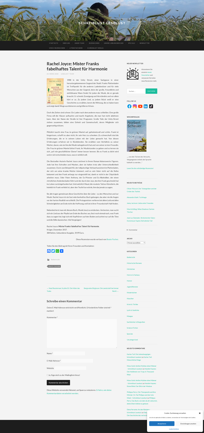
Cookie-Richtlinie (174, 429)
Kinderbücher (132, 293)
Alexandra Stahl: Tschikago (137, 197)
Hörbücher (131, 269)
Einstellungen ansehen (188, 424)
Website (50, 368)
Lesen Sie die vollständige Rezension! (140, 168)
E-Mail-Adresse (54, 361)
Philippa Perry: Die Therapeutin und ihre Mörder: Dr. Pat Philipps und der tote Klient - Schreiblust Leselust (141, 395)
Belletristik (55, 259)
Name (50, 353)
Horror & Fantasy (133, 275)
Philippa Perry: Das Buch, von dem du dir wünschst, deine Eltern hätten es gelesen (142, 401)
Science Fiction (132, 328)
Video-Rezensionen (57, 48)
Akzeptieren (162, 424)
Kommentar (52, 317)
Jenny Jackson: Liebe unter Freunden (140, 203)
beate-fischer (54, 266)
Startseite (53, 43)
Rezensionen (94, 43)
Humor (129, 281)
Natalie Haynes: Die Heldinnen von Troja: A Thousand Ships (141, 371)
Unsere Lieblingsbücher (113, 43)
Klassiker (130, 298)
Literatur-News (76, 48)
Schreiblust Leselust (102, 23)
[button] (200, 413)
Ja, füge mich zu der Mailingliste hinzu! (64, 375)
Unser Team (79, 43)
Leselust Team (67, 74)
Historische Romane (134, 263)
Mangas (130, 316)
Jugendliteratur (132, 287)
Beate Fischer (112, 239)
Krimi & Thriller (132, 304)
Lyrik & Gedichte (133, 310)
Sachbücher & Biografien (136, 322)
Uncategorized (132, 340)
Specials (131, 43)
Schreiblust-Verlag (95, 48)
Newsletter (144, 43)
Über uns (66, 43)
